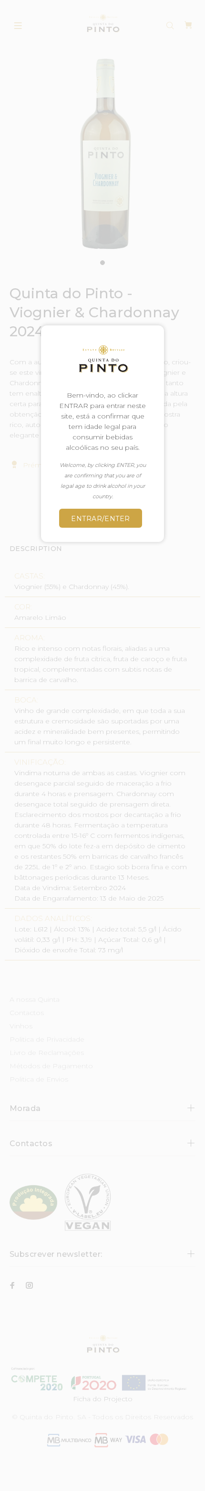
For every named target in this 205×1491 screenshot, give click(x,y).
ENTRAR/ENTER (100, 518)
